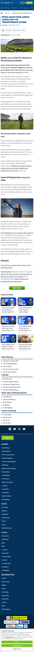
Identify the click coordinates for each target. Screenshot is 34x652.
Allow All (17, 642)
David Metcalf (5, 35)
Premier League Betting (10, 382)
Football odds (7, 379)
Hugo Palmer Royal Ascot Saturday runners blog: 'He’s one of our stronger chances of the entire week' (8, 310)
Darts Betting (7, 402)
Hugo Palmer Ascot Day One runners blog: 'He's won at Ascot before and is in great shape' (8, 347)
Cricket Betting (8, 408)
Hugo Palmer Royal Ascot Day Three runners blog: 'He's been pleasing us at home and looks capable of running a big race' (8, 328)
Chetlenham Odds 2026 (10, 361)
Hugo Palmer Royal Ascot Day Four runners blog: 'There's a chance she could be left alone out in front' (25, 310)
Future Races (7, 366)
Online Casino (7, 417)
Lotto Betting (7, 397)
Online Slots (7, 423)
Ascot (7, 13)
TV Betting (6, 405)
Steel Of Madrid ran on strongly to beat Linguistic (17, 233)
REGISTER (29, 3)
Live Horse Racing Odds (10, 369)
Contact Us (7, 438)
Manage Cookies (17, 649)
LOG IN (23, 3)
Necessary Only (17, 645)
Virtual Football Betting (10, 390)
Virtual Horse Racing (9, 372)
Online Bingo (7, 415)
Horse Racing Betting (10, 364)
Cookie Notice (9, 637)
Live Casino (6, 420)
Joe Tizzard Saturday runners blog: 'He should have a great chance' (25, 347)
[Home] (1, 13)
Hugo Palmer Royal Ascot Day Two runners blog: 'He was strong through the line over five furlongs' (25, 328)
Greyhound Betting (9, 399)
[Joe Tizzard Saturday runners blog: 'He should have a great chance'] (25, 338)
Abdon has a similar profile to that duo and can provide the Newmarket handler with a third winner (16, 168)
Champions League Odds (11, 384)
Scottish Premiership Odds (11, 387)
